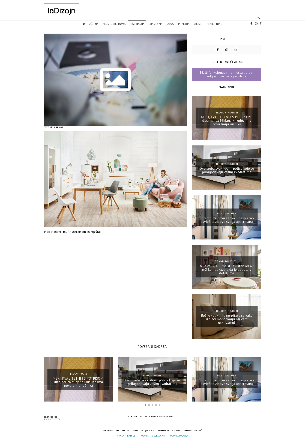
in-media (184, 23)
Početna (92, 23)
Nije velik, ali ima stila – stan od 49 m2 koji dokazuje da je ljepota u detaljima (227, 269)
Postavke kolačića (178, 435)
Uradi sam (155, 23)
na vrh (257, 416)
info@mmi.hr (147, 430)
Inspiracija (137, 23)
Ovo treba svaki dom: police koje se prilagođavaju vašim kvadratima (226, 170)
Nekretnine (214, 23)
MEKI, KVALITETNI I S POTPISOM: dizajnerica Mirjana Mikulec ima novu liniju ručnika (226, 120)
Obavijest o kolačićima (153, 435)
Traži (258, 17)
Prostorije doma (114, 23)
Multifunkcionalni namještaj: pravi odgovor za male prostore (226, 74)
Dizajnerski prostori (226, 261)
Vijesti (198, 23)
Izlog (170, 23)
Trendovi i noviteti (227, 112)
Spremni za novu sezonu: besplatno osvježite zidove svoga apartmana (227, 220)
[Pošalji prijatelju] (235, 49)
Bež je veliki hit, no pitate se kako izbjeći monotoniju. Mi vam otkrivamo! (227, 319)
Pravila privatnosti (127, 435)
